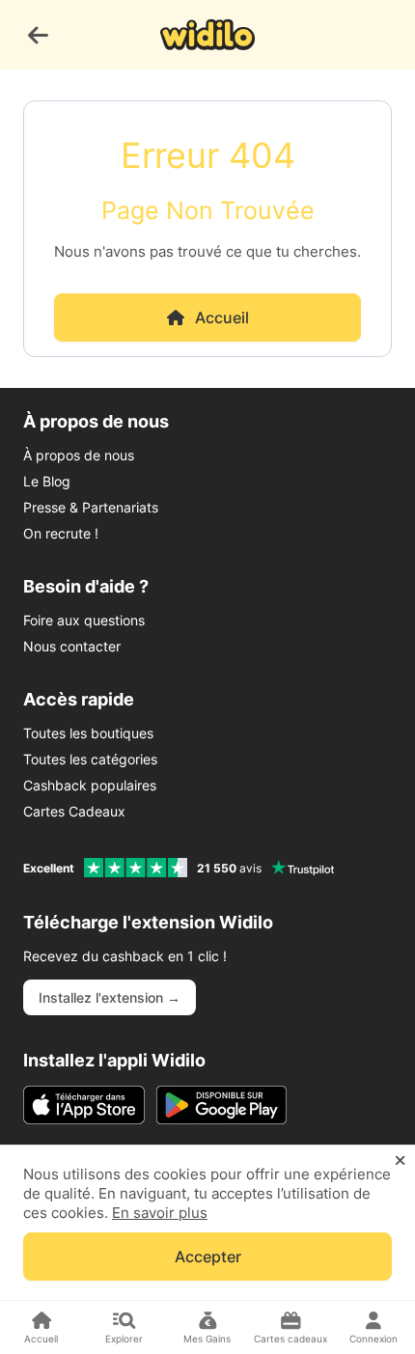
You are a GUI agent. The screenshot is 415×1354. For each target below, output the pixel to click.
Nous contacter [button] (72, 646)
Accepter (208, 1256)
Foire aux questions (84, 620)
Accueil (222, 317)
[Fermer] (400, 1161)
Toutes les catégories (90, 759)
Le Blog (46, 481)
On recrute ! (60, 533)
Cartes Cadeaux (74, 811)
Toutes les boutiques (88, 733)
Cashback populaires (89, 785)
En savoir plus (160, 1212)
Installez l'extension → (109, 997)
